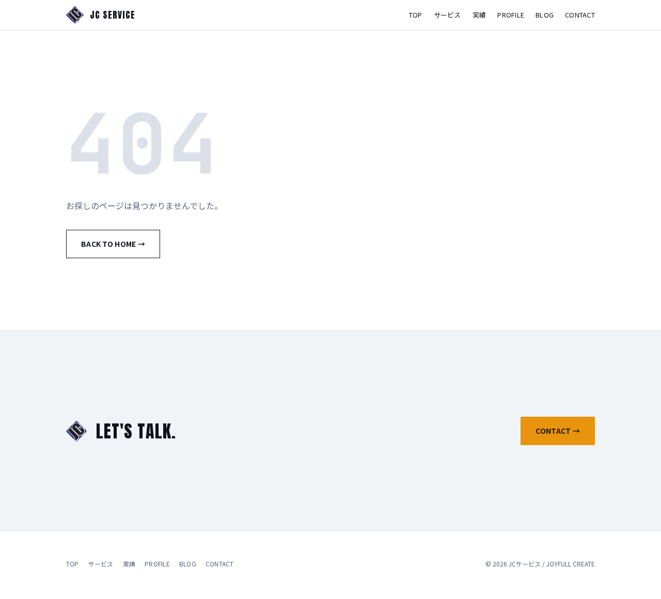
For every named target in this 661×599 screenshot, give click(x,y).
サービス (447, 15)
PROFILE (510, 15)
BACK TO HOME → (113, 244)
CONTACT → (558, 430)
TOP (415, 15)
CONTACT (580, 15)
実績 (479, 15)
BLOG (545, 15)
